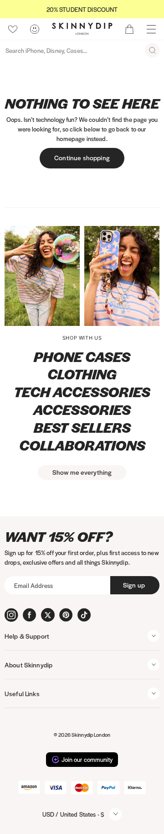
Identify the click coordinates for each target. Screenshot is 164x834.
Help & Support (27, 635)
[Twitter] (48, 615)
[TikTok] (84, 615)
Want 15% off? (59, 536)
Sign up (134, 584)
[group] (82, 9)
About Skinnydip (28, 664)
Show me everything (82, 472)
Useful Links (22, 693)
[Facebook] (29, 615)
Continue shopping (82, 157)
